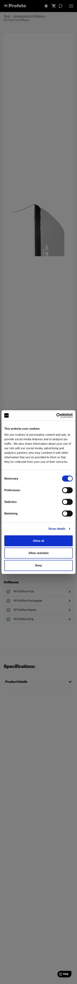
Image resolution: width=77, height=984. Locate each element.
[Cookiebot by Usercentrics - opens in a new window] (56, 415)
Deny (38, 565)
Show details (56, 528)
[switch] (67, 490)
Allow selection (38, 553)
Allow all (38, 540)
